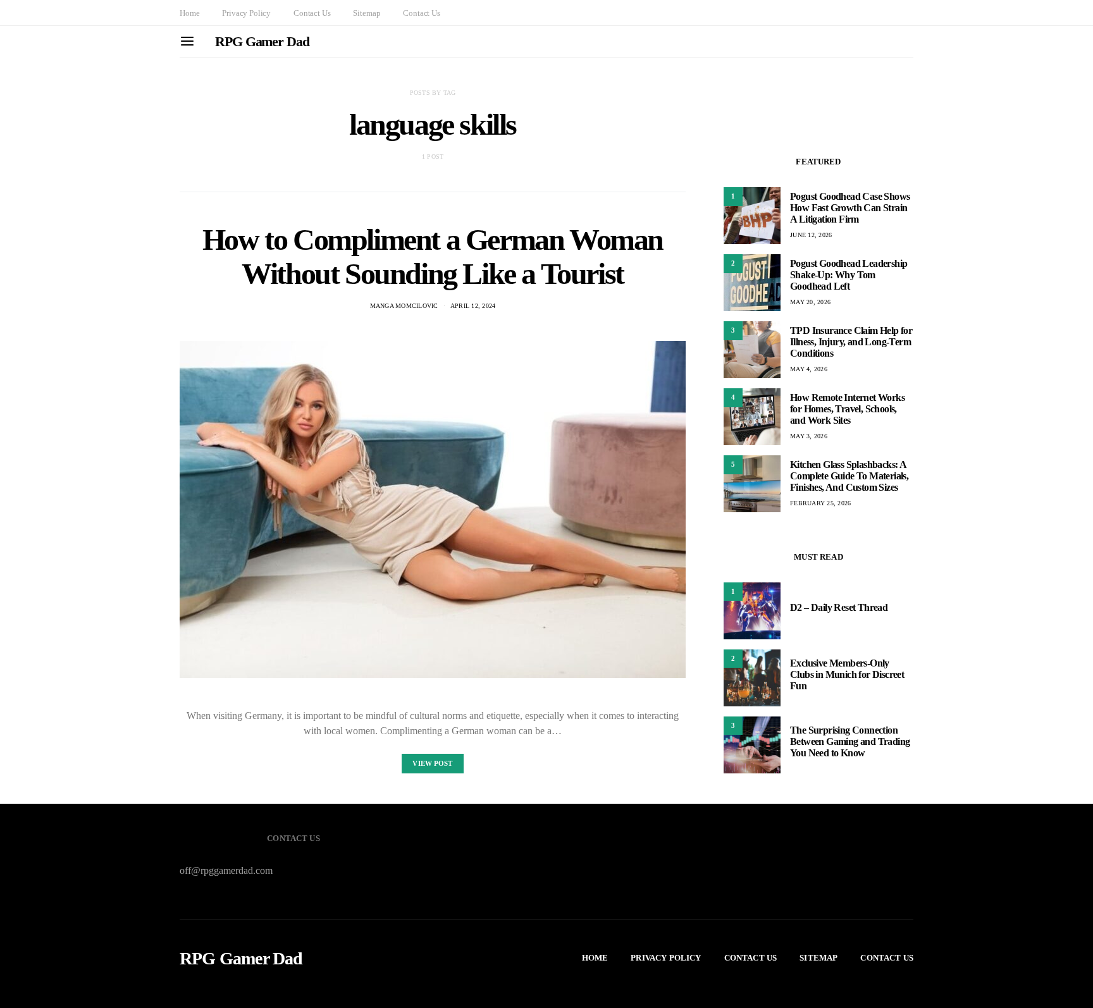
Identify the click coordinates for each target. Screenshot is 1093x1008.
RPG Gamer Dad (262, 41)
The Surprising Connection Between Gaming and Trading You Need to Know (850, 742)
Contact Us (311, 13)
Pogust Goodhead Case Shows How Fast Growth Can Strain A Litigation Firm (850, 207)
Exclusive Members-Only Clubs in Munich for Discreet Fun (847, 675)
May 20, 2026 (810, 301)
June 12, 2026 (811, 234)
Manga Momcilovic (404, 305)
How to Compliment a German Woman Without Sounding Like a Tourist (432, 256)
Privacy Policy (246, 13)
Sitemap (366, 13)
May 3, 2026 (808, 436)
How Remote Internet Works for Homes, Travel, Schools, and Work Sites (847, 409)
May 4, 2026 (808, 369)
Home (189, 13)
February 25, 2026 (820, 503)
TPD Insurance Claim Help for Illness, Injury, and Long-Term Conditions (851, 342)
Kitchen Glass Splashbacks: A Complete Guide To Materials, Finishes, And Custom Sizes (849, 476)
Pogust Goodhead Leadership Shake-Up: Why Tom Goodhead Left (848, 275)
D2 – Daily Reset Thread (838, 608)
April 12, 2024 (473, 305)
